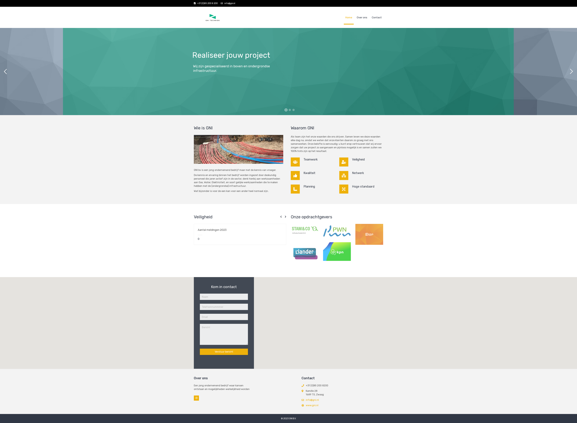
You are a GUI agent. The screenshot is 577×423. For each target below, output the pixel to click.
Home (348, 17)
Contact (377, 17)
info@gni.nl (229, 3)
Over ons (362, 17)
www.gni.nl (312, 405)
